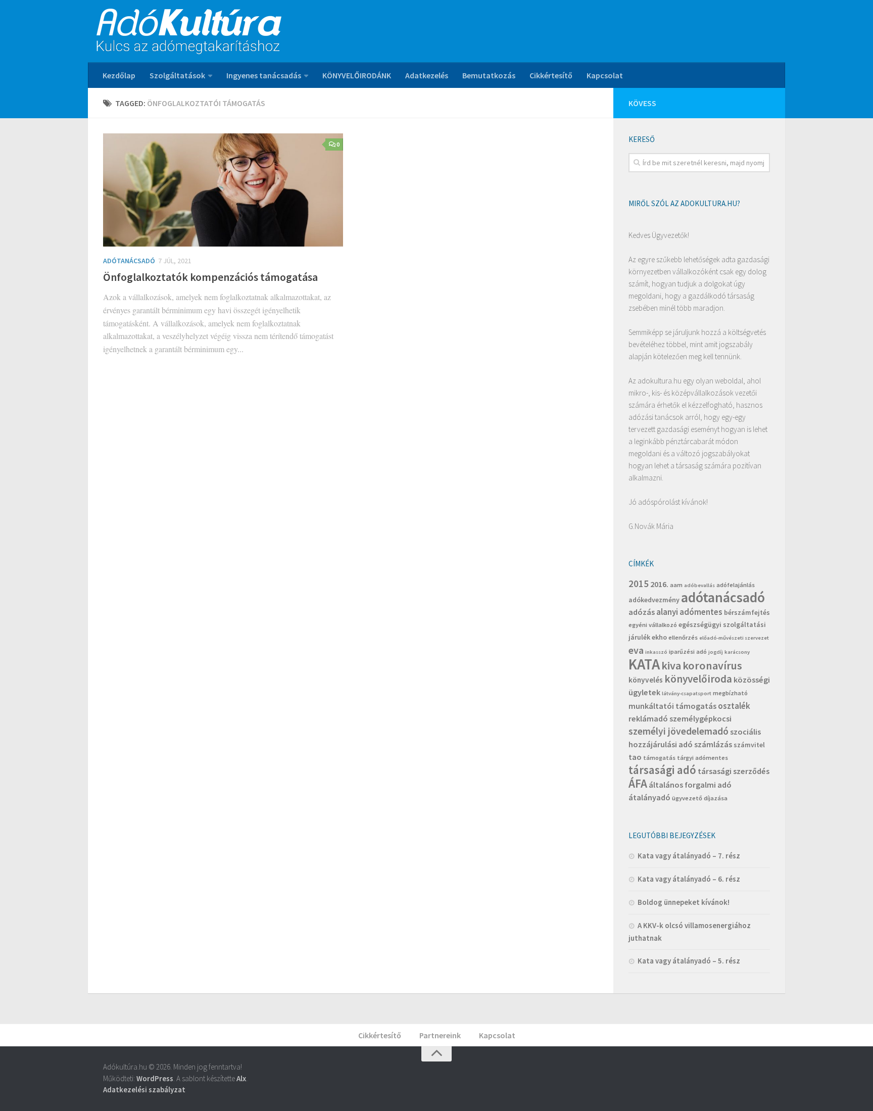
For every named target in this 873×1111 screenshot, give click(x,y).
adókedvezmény (654, 599)
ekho (659, 637)
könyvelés (645, 680)
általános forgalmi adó (690, 785)
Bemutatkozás (488, 75)
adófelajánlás (735, 585)
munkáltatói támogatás (672, 706)
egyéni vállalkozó (652, 625)
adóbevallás (699, 585)
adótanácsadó (723, 597)
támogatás (659, 757)
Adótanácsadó (129, 260)
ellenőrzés (683, 637)
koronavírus (712, 665)
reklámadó (648, 718)
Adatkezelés (426, 75)
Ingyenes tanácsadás (263, 75)
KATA (644, 664)
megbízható (730, 693)
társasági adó (662, 769)
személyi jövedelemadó (678, 731)
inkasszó (656, 652)
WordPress (154, 1078)
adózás (641, 612)
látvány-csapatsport (686, 693)
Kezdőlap (119, 75)
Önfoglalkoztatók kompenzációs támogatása (210, 277)
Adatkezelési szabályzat (144, 1089)
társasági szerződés (733, 771)
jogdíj (715, 652)
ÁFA (637, 783)
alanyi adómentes (689, 611)
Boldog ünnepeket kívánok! (684, 902)
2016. (659, 584)
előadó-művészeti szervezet (734, 638)
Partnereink (440, 1035)
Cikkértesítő (550, 75)
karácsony (737, 652)
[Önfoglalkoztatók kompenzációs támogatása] (223, 190)
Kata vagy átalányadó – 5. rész (689, 960)
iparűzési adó (688, 651)
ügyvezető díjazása (700, 798)
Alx (241, 1078)
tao (635, 757)
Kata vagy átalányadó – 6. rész (689, 879)
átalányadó (649, 797)
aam (676, 585)
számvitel (749, 744)
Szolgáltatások (177, 75)
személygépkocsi (700, 718)
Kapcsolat (605, 75)
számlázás (713, 744)
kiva (671, 665)
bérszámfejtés (747, 612)
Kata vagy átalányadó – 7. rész (689, 855)
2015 (638, 583)
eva (636, 650)
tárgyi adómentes (702, 757)
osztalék (734, 705)
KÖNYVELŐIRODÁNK (356, 75)
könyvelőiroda (698, 679)
